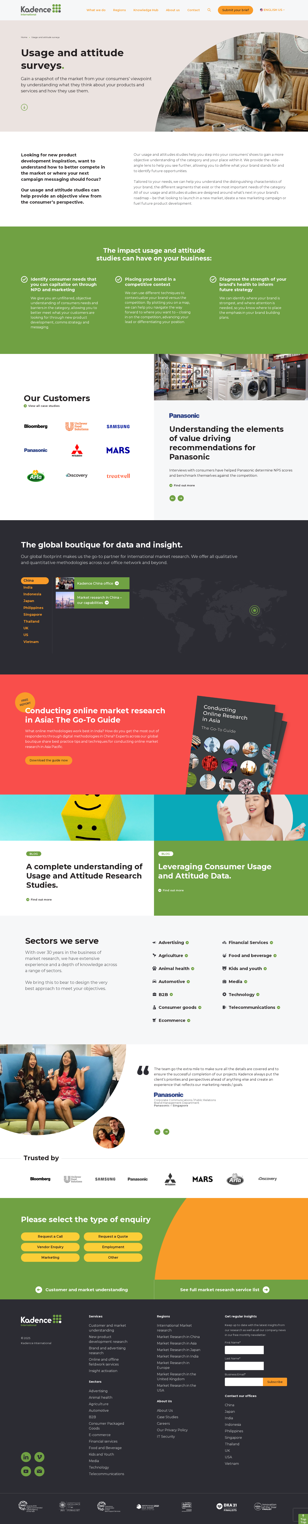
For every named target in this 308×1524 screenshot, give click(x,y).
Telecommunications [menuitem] (106, 1474)
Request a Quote (113, 1237)
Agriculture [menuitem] (99, 1404)
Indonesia (32, 594)
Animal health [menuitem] (100, 1398)
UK (25, 628)
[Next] (180, 498)
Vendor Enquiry (50, 1247)
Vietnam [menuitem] (232, 1464)
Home (24, 37)
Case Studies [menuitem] (167, 1417)
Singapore (32, 615)
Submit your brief (235, 10)
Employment (113, 1247)
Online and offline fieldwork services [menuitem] (104, 1362)
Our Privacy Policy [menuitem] (172, 1430)
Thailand (31, 621)
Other (113, 1258)
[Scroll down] (24, 107)
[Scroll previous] (157, 1132)
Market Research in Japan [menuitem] (178, 1350)
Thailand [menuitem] (232, 1444)
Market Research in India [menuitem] (177, 1356)
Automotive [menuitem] (99, 1411)
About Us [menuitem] (165, 1411)
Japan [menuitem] (230, 1412)
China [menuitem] (229, 1405)
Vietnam (31, 642)
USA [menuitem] (228, 1457)
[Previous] (172, 498)
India (27, 587)
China (28, 581)
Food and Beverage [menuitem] (105, 1448)
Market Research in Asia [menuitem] (177, 1343)
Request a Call (50, 1237)
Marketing (50, 1258)
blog (12, 853)
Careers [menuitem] (163, 1424)
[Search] (209, 10)
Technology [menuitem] (99, 1467)
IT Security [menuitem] (166, 1437)
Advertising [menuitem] (98, 1391)
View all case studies (44, 405)
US (25, 635)
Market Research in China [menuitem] (178, 1337)
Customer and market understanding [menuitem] (107, 1328)
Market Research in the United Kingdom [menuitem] (176, 1376)
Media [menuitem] (94, 1461)
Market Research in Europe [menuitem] (173, 1365)
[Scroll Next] (166, 1132)
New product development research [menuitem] (108, 1339)
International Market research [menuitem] (174, 1328)
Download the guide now (49, 760)
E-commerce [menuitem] (100, 1435)
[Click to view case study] (231, 377)
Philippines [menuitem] (234, 1431)
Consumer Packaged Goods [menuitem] (106, 1426)
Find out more (184, 485)
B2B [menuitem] (92, 1417)
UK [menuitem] (227, 1451)
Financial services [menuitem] (103, 1441)
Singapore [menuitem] (233, 1438)
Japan (28, 601)
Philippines (33, 608)
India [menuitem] (229, 1418)
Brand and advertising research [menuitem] (107, 1350)
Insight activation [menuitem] (103, 1371)
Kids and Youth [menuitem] (101, 1454)
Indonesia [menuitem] (233, 1425)
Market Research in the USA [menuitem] (176, 1388)
